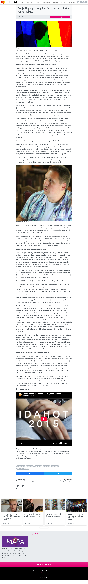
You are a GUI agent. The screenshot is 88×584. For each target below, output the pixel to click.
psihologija (54, 466)
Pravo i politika (66, 16)
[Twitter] (83, 2)
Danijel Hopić (21, 466)
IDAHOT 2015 (29, 466)
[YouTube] (78, 2)
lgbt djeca (38, 466)
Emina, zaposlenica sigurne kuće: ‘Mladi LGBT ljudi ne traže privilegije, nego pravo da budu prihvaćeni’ (11, 517)
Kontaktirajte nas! (44, 564)
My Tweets (34, 534)
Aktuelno (59, 16)
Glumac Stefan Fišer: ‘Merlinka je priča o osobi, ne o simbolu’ (32, 515)
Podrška (41, 572)
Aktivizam (52, 16)
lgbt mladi (46, 466)
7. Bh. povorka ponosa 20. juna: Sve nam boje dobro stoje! (54, 515)
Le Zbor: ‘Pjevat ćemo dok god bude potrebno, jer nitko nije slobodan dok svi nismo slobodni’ (76, 517)
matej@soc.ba (42, 569)
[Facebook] (81, 2)
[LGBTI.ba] (8, 2)
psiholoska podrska (23, 468)
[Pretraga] (86, 2)
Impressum (46, 572)
